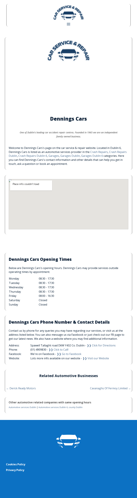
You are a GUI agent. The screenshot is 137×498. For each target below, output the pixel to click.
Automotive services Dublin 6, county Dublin (60, 407)
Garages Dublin (70, 156)
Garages (53, 156)
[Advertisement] (68, 88)
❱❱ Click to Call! (58, 349)
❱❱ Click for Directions (101, 345)
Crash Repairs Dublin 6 (32, 156)
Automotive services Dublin (22, 407)
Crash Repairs (99, 152)
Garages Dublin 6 (92, 156)
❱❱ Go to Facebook (69, 354)
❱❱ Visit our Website (96, 358)
